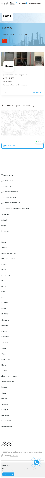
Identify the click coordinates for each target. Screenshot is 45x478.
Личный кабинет (34, 3)
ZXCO (3, 237)
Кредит (4, 410)
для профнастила (8, 197)
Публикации (6, 426)
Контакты (5, 359)
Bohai (3, 242)
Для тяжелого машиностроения (15, 75)
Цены (3, 365)
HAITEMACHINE (8, 259)
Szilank (4, 220)
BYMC (3, 270)
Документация (7, 381)
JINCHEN (5, 314)
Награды (5, 415)
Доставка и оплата (9, 376)
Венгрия (5, 337)
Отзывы (4, 399)
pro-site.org (14, 456)
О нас (3, 354)
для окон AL (6, 186)
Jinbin (4, 248)
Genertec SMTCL (8, 253)
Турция (4, 342)
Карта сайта (6, 421)
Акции (4, 370)
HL (2, 281)
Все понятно (8, 474)
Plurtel (4, 264)
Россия (4, 326)
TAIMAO (4, 303)
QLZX (3, 286)
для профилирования (10, 203)
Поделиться (7, 35)
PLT (3, 297)
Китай (4, 331)
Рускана (5, 231)
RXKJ (3, 308)
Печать (21, 35)
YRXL (3, 292)
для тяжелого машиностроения (15, 208)
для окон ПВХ (7, 181)
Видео (4, 387)
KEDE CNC (5, 275)
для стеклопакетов (9, 192)
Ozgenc (4, 226)
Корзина (22, 3)
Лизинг (4, 404)
